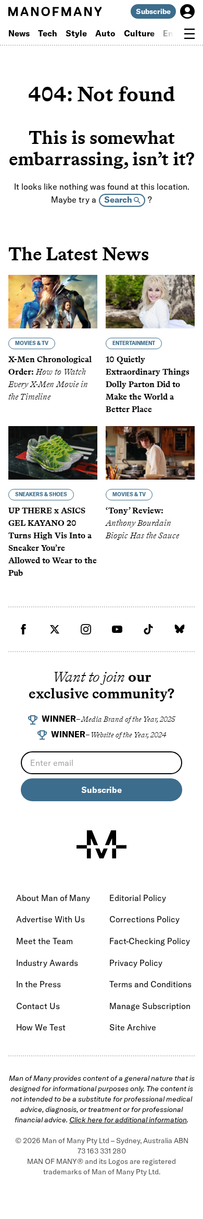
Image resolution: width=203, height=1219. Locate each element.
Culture (139, 33)
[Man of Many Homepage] (55, 11)
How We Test (41, 1027)
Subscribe (153, 11)
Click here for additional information (128, 1119)
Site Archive (132, 1027)
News (19, 33)
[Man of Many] (101, 844)
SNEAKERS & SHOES (41, 494)
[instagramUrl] (86, 629)
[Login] (187, 11)
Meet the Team (44, 941)
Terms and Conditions (150, 984)
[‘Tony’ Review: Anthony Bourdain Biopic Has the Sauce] (150, 453)
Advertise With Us (50, 919)
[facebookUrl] (23, 629)
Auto (105, 33)
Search (119, 199)
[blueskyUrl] (179, 629)
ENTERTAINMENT (133, 343)
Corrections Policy (144, 919)
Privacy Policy (135, 963)
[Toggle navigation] (189, 34)
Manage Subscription (150, 1006)
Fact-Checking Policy (149, 941)
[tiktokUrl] (148, 629)
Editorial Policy (137, 898)
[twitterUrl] (54, 629)
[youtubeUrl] (117, 629)
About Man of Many (53, 898)
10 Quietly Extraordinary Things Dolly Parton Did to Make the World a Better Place (147, 384)
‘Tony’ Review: (142, 523)
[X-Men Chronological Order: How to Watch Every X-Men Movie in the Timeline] (52, 301)
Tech (47, 33)
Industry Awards (47, 963)
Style (76, 33)
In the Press (38, 984)
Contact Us (38, 1006)
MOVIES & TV (31, 343)
